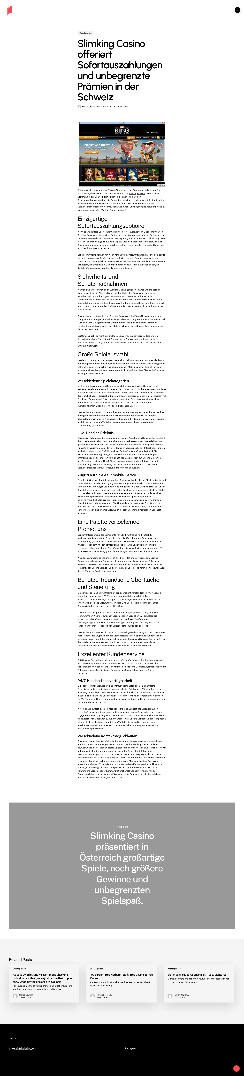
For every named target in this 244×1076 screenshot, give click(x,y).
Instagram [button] (130, 1048)
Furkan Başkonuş (91, 106)
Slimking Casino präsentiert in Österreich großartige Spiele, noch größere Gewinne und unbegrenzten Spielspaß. (122, 866)
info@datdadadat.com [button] (22, 1048)
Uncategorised (86, 33)
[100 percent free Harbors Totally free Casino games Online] (121, 983)
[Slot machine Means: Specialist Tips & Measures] (199, 983)
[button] (237, 10)
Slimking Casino (137, 193)
